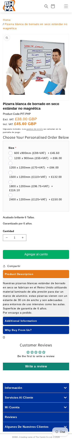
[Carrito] (53, 6)
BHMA (15, 437)
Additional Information (21, 320)
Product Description (19, 274)
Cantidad (8, 231)
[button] (64, 6)
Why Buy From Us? (18, 330)
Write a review (36, 366)
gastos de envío (34, 129)
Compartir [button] (13, 266)
